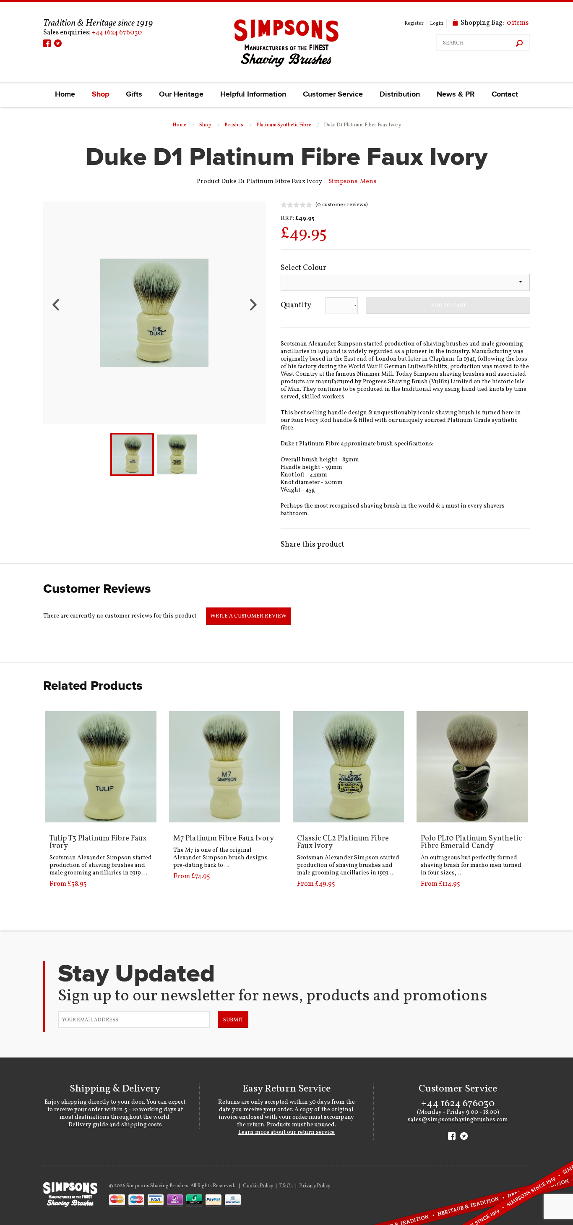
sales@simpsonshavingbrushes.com (458, 1120)
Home (65, 94)
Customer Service (333, 94)
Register (414, 23)
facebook (47, 43)
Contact (505, 94)
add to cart (448, 306)
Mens (368, 181)
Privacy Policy (314, 1186)
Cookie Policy (258, 1186)
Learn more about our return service (286, 1132)
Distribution (400, 94)
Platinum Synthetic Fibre (284, 125)
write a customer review (248, 616)
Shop (100, 94)
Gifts (134, 94)
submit (233, 1020)
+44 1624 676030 (117, 32)
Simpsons (342, 181)
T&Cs (286, 1186)
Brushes (233, 125)
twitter (58, 43)
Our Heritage (181, 94)
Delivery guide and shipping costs (115, 1125)
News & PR (456, 94)
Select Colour (303, 268)
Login (436, 23)
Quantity (296, 305)
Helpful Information (253, 94)
